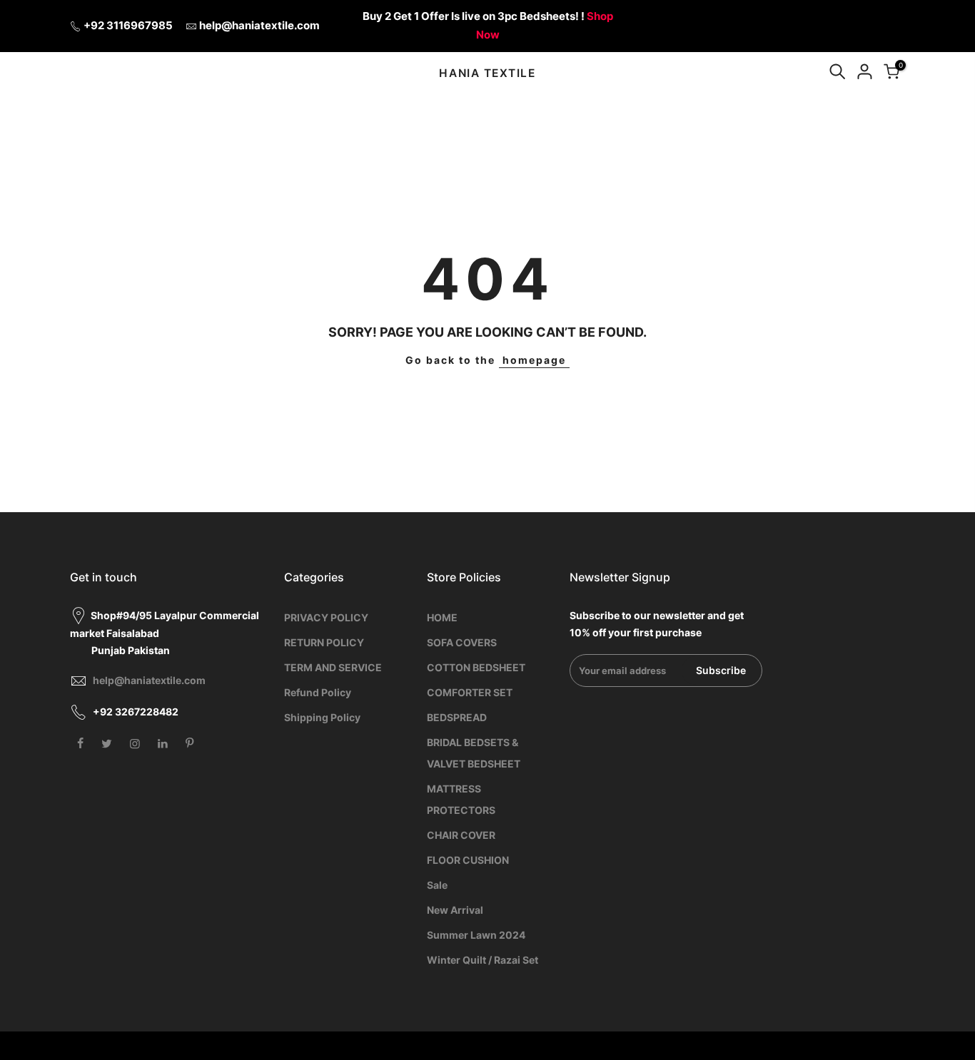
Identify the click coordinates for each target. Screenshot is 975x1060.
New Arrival (455, 910)
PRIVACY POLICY (326, 617)
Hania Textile (487, 73)
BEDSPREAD (457, 717)
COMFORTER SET (469, 692)
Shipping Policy (322, 717)
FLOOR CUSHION (468, 860)
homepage (534, 360)
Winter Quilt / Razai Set (482, 960)
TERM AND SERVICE (333, 667)
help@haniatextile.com (259, 25)
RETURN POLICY (324, 642)
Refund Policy (317, 692)
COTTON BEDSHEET (476, 667)
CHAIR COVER (461, 835)
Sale (437, 885)
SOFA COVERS (462, 642)
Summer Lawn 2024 (476, 935)
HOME (442, 617)
